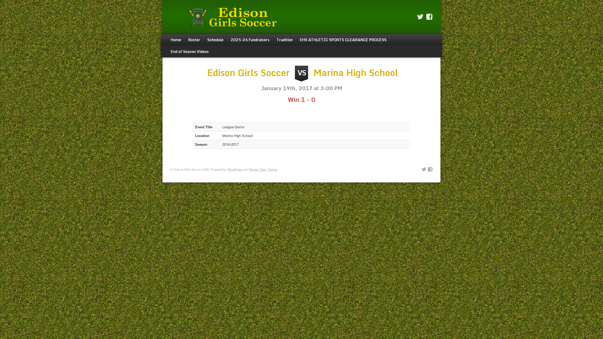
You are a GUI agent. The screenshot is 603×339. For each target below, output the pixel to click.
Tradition (285, 40)
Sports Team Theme (263, 169)
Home (176, 40)
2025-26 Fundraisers (250, 40)
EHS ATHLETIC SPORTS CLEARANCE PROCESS (343, 40)
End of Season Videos (190, 51)
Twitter (420, 16)
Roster (194, 40)
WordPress (235, 169)
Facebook (429, 16)
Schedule (215, 40)
